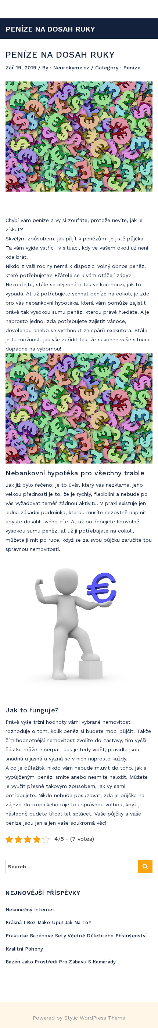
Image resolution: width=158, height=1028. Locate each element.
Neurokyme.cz (72, 67)
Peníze (131, 67)
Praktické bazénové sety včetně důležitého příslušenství (76, 935)
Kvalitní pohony (24, 949)
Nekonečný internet (30, 909)
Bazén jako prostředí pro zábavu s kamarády (61, 962)
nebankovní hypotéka (52, 303)
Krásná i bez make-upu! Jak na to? (48, 922)
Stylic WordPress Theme (94, 1018)
